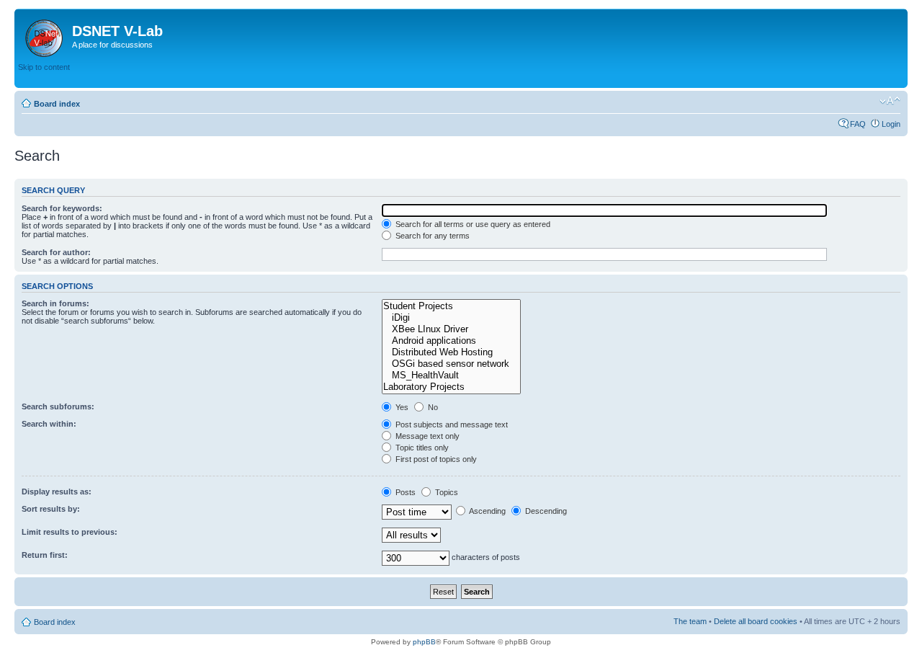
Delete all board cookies (755, 621)
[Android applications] (451, 341)
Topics (445, 492)
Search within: (49, 423)
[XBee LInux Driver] (451, 329)
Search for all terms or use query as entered (471, 224)
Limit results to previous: (69, 532)
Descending (545, 511)
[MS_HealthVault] (451, 375)
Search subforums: (58, 406)
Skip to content (44, 67)
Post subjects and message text (450, 424)
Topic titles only (421, 447)
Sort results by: (51, 508)
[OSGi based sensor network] (451, 364)
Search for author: (56, 252)
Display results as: (56, 491)
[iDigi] (451, 318)
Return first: (45, 555)
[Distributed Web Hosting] (451, 352)
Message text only (426, 436)
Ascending (486, 511)
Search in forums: (55, 303)
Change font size (890, 100)
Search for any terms (431, 235)
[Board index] (45, 35)
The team (690, 621)
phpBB (424, 642)
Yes (400, 407)
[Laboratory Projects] (451, 387)
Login (891, 124)
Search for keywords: (62, 208)
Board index (57, 103)
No (432, 407)
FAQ (858, 124)
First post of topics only (435, 459)
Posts (404, 492)
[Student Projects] (451, 306)
